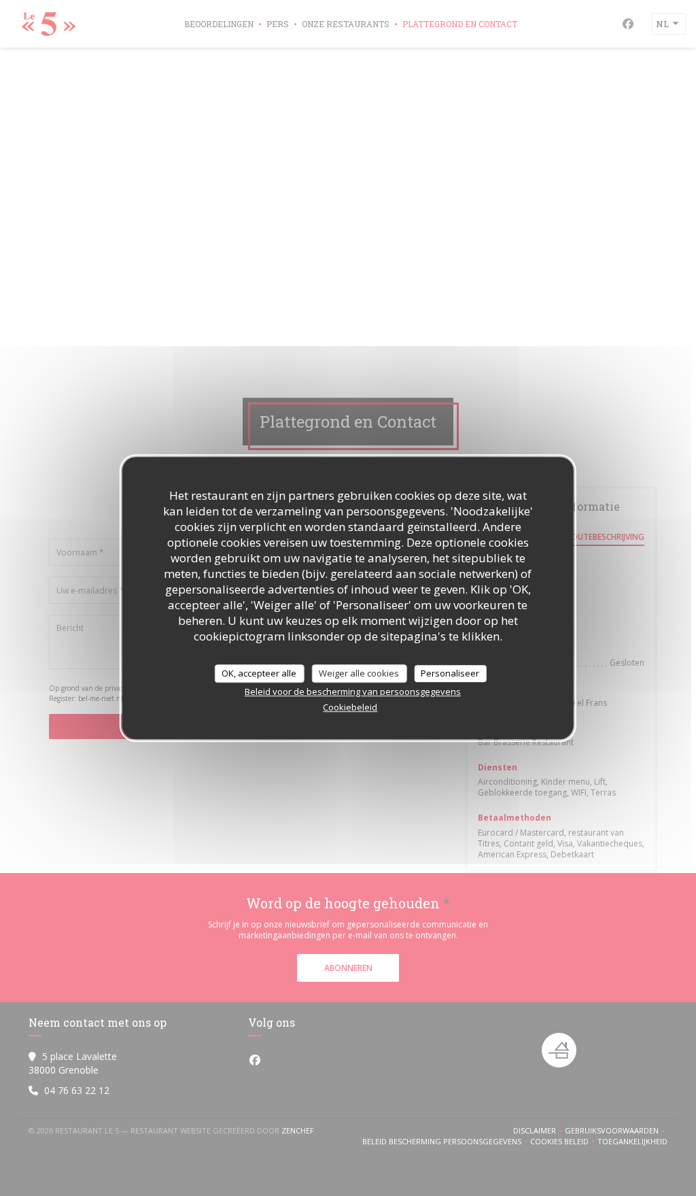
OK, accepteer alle (259, 673)
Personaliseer (450, 673)
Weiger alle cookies (359, 673)
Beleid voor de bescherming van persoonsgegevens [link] (353, 691)
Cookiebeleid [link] (350, 707)
